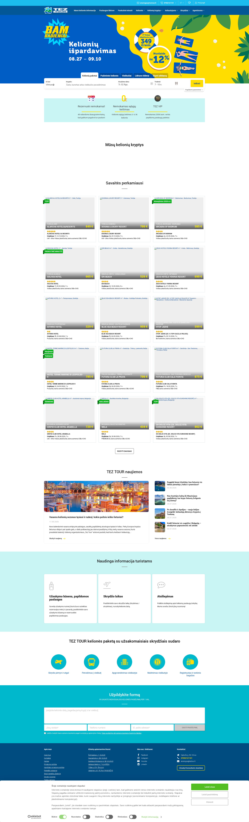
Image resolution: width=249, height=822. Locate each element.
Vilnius (49, 84)
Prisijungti (201, 3)
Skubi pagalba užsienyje (52, 774)
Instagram (144, 758)
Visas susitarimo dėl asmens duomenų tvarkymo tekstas (121, 733)
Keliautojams (170, 10)
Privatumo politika (50, 764)
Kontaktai (47, 758)
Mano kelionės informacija (85, 10)
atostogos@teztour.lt (148, 3)
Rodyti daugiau (124, 451)
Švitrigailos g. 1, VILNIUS (96, 755)
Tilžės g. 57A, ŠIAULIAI (96, 767)
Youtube (144, 761)
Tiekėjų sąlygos (49, 780)
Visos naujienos (161, 538)
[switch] (86, 817)
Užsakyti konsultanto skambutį (191, 768)
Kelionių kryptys (154, 10)
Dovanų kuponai (49, 777)
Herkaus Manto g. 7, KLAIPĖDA (98, 764)
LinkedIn (144, 764)
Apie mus (47, 755)
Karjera (46, 761)
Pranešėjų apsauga (50, 770)
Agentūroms (198, 10)
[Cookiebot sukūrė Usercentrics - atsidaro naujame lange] (34, 817)
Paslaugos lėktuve (106, 10)
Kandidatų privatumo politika (54, 767)
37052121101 (186, 758)
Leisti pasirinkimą (210, 794)
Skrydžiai (184, 10)
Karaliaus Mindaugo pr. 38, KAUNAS (100, 761)
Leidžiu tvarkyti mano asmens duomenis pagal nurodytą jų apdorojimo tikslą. (74, 733)
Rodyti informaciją (149, 817)
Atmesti (209, 802)
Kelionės (139, 10)
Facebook (144, 755)
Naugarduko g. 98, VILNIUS (97, 758)
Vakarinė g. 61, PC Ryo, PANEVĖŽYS (100, 770)
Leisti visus (210, 787)
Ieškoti (197, 83)
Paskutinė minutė (125, 10)
